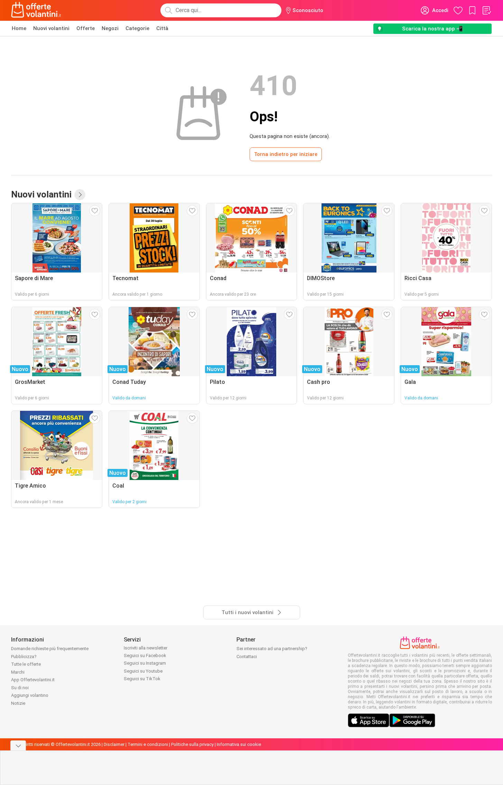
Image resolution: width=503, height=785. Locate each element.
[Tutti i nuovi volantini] (79, 194)
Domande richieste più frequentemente (50, 648)
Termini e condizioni (148, 744)
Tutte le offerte (26, 664)
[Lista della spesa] (486, 10)
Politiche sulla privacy (192, 744)
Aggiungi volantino (29, 695)
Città (162, 28)
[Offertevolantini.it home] (36, 10)
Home (19, 28)
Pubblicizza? (24, 656)
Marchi (18, 672)
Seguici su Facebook (145, 655)
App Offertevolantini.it (33, 679)
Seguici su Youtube (143, 671)
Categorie (137, 28)
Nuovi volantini (51, 28)
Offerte (85, 28)
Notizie (18, 703)
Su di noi (20, 687)
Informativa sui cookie (239, 744)
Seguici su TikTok (142, 678)
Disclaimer (114, 744)
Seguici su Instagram (145, 663)
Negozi (110, 28)
